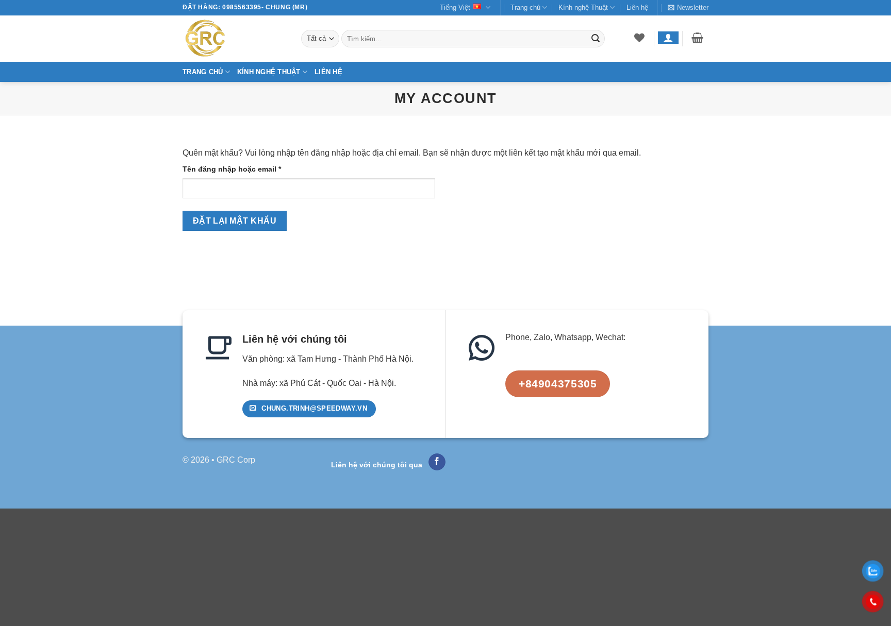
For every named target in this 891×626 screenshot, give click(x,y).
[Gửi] (595, 38)
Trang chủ (525, 7)
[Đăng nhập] (668, 37)
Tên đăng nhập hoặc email (241, 169)
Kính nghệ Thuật (583, 7)
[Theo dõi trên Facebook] (437, 462)
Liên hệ (637, 7)
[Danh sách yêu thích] (640, 37)
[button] (688, 7)
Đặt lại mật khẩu (234, 220)
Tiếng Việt (455, 7)
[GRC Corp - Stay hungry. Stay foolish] (234, 38)
